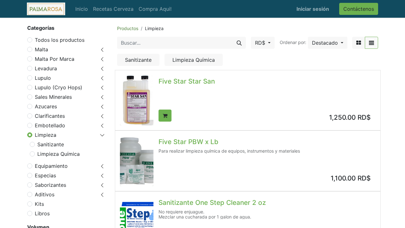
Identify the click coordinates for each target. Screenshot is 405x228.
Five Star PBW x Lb (188, 142)
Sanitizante (50, 144)
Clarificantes (50, 116)
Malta (41, 49)
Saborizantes (50, 185)
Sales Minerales (53, 97)
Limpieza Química (58, 154)
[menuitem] (81, 9)
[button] (327, 43)
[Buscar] (239, 43)
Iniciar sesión (312, 9)
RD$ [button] (261, 43)
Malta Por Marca (54, 59)
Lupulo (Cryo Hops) (58, 87)
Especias (45, 175)
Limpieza (45, 135)
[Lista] (371, 43)
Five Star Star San (187, 81)
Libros (42, 213)
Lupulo (43, 78)
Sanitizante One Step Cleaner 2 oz (212, 202)
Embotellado (50, 125)
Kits (39, 204)
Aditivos (44, 194)
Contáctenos (358, 9)
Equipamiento (51, 166)
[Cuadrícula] (358, 43)
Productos (127, 28)
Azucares (46, 106)
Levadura (46, 68)
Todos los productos (59, 40)
